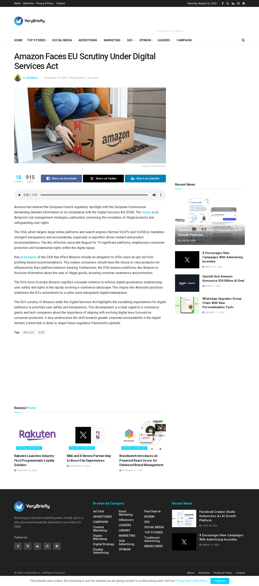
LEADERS (164, 40)
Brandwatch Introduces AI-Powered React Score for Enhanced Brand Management (141, 460)
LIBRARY (124, 530)
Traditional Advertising (152, 539)
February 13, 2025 (26, 470)
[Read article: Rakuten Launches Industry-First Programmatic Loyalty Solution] (37, 435)
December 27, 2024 (79, 466)
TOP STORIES (36, 40)
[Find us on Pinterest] (243, 3)
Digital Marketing (100, 537)
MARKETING (112, 40)
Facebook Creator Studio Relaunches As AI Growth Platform (217, 516)
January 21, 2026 (214, 312)
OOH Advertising (126, 542)
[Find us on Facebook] (222, 3)
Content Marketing (100, 529)
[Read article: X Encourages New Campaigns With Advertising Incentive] (187, 260)
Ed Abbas (32, 77)
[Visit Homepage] (29, 21)
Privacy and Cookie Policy (191, 580)
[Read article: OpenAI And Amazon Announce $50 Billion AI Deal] (187, 283)
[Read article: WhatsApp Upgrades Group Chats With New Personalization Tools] (187, 305)
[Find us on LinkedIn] (233, 3)
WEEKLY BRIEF (153, 546)
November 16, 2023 (56, 77)
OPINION (145, 40)
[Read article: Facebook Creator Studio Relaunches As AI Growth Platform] (210, 220)
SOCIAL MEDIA (62, 40)
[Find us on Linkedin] (37, 546)
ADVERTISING (88, 40)
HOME (18, 40)
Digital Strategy (29, 448)
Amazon (28, 332)
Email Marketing (126, 513)
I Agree (219, 580)
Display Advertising (101, 551)
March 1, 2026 (212, 286)
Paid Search (152, 511)
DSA (41, 332)
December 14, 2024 (131, 470)
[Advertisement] (171, 17)
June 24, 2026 (187, 240)
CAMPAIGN (184, 40)
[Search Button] (243, 40)
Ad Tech (98, 511)
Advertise (28, 3)
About (17, 3)
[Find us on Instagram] (238, 3)
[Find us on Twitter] (227, 3)
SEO (130, 40)
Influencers (126, 519)
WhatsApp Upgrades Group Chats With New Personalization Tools (221, 303)
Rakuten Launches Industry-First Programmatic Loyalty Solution (34, 460)
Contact (60, 3)
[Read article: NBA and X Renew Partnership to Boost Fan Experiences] (90, 435)
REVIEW (149, 516)
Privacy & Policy (45, 3)
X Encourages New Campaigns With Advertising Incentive (222, 257)
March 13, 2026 (213, 267)
